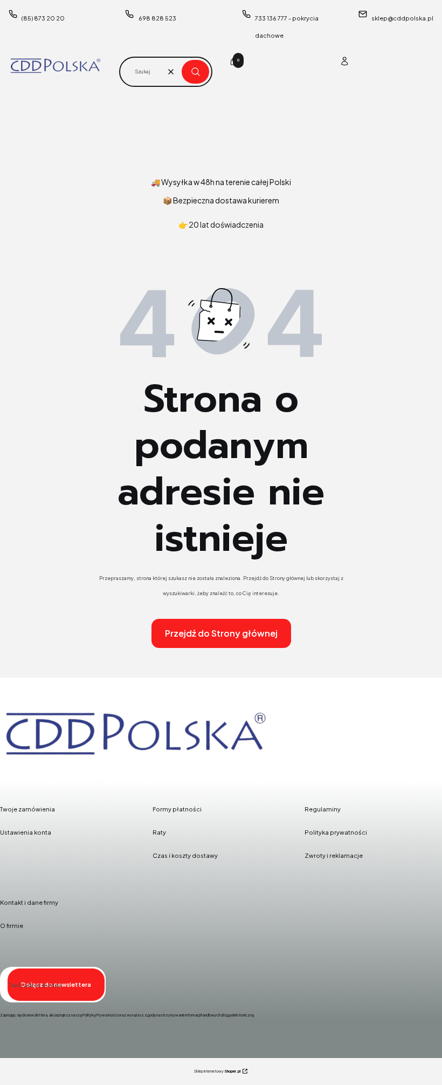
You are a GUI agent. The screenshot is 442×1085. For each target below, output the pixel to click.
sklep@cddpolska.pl (402, 18)
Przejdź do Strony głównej (221, 633)
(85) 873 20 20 (43, 18)
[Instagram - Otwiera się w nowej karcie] (38, 774)
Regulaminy (323, 809)
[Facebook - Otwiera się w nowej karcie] (11, 774)
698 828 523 (157, 18)
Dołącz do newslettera (56, 984)
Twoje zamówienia (27, 809)
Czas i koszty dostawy (185, 855)
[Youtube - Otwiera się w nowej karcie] (66, 774)
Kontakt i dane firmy (29, 902)
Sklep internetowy (217, 1071)
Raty (159, 832)
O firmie (11, 925)
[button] (195, 72)
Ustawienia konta (25, 832)
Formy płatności (177, 809)
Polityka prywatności (336, 832)
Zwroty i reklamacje (334, 855)
